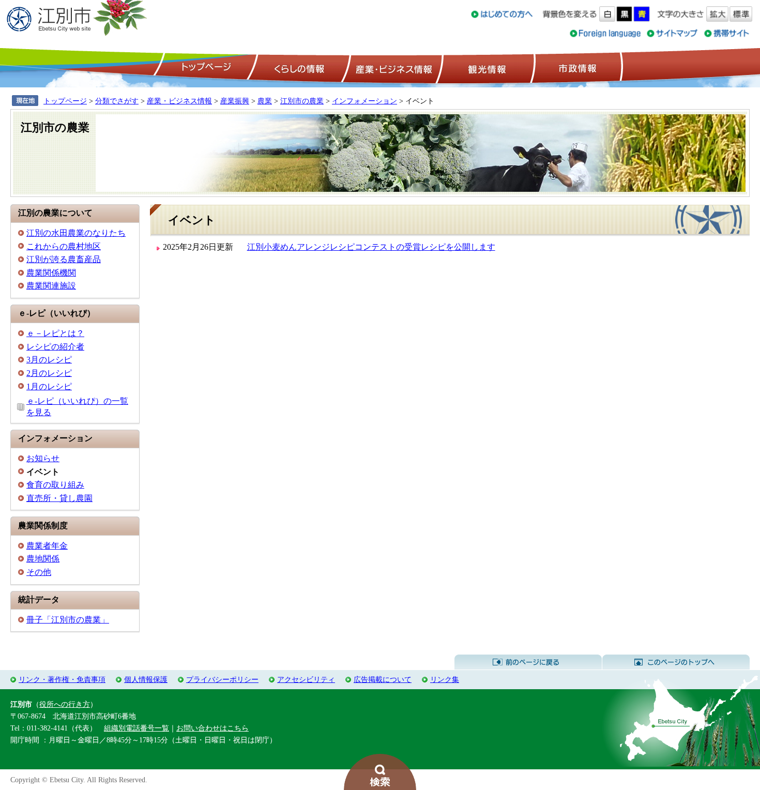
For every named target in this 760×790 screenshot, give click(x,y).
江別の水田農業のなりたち (76, 233)
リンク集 (444, 679)
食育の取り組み (55, 484)
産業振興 (234, 101)
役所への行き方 (64, 704)
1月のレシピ (49, 386)
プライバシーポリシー (222, 679)
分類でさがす (117, 101)
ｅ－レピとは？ (55, 333)
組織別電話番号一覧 (136, 728)
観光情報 (486, 67)
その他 (38, 572)
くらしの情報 (298, 67)
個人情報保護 (146, 679)
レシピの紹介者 (55, 346)
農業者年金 (47, 545)
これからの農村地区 (63, 246)
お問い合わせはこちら (212, 728)
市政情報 (576, 67)
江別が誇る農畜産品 (63, 259)
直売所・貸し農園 (59, 498)
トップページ (204, 67)
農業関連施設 (51, 285)
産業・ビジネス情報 (392, 67)
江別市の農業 (302, 101)
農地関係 (42, 558)
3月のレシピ (49, 359)
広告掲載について (383, 679)
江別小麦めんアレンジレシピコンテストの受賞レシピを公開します (371, 246)
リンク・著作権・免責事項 (62, 679)
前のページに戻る (528, 662)
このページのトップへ (676, 662)
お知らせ (42, 458)
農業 (264, 101)
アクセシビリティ (306, 679)
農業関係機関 (51, 272)
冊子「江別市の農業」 (67, 619)
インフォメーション (364, 101)
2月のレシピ (49, 373)
